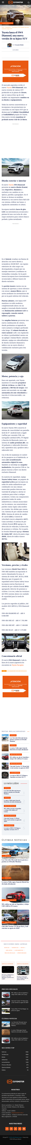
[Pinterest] (9, 54)
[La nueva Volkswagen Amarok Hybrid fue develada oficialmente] (5, 747)
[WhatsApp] (13, 54)
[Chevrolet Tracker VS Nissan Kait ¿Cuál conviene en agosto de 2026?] (5, 766)
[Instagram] (11, 1128)
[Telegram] (25, 54)
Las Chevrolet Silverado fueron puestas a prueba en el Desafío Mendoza (18, 739)
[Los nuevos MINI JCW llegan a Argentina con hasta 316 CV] (5, 775)
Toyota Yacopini (17, 665)
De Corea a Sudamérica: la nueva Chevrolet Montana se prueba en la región (8, 976)
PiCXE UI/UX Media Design (15, 1137)
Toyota (9, 87)
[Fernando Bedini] (9, 45)
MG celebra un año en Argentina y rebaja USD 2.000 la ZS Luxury (12, 810)
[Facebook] (7, 1128)
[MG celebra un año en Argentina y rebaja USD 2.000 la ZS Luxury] (5, 757)
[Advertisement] (15, 140)
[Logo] (15, 2)
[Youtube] (24, 1128)
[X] (5, 54)
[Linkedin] (17, 54)
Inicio (3, 27)
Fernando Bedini (19, 45)
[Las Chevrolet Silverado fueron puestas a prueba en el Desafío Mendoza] (5, 737)
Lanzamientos (8, 27)
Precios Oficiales (16, 754)
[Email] (21, 54)
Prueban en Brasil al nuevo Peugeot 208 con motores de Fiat (22, 978)
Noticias (13, 735)
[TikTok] (15, 1128)
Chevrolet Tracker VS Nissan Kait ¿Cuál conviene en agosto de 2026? (12, 820)
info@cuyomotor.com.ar (17, 1112)
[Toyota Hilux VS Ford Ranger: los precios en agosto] (6, 1011)
